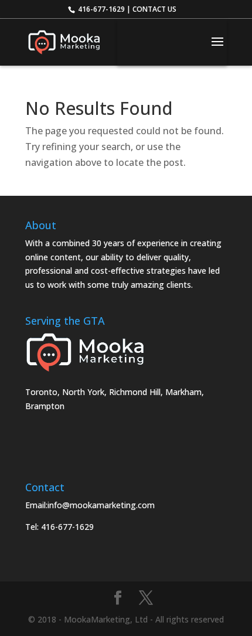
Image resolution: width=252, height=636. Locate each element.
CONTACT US (154, 9)
